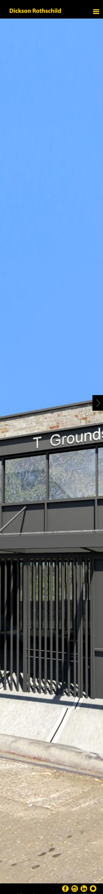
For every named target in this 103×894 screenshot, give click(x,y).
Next (97, 403)
